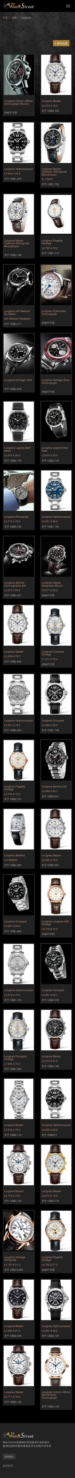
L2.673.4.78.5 (50, 105)
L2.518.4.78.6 (12, 1129)
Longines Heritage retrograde (14, 1258)
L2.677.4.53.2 (50, 590)
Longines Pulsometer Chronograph (54, 312)
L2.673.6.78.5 (50, 1195)
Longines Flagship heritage (14, 788)
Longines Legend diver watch (17, 449)
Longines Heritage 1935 (18, 380)
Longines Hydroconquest (18, 169)
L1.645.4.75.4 (12, 1063)
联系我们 (9, 1456)
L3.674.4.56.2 (12, 455)
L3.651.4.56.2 (50, 1330)
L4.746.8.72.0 (12, 794)
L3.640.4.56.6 (50, 1129)
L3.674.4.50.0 (50, 455)
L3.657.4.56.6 (12, 926)
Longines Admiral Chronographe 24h (15, 584)
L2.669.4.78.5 (50, 860)
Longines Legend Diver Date (55, 449)
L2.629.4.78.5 (12, 656)
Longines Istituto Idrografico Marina (52, 584)
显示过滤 (61, 43)
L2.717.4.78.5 (12, 1396)
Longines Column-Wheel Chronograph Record (18, 102)
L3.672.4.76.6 (12, 995)
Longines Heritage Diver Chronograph (56, 381)
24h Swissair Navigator (17, 318)
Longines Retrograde (16, 516)
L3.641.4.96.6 (50, 521)
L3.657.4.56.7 (50, 995)
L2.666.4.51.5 (12, 1330)
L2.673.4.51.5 (50, 1061)
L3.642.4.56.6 (12, 173)
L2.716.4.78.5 (12, 1195)
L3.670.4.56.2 (12, 590)
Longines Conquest (53, 720)
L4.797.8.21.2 (12, 1264)
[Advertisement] (37, 27)
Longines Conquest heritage (53, 653)
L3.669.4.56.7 (50, 791)
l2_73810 (47, 179)
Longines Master (51, 101)
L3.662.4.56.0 (50, 725)
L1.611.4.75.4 (50, 659)
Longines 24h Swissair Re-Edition (17, 312)
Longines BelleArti (14, 855)
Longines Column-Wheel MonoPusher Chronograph (56, 1394)
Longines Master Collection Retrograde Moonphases (54, 171)
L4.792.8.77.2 (50, 1264)
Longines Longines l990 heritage (55, 922)
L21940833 (10, 860)
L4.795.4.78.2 (50, 248)
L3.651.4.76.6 (12, 725)
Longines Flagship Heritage (52, 242)
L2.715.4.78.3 (12, 521)
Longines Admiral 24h (54, 786)
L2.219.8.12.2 (50, 929)
